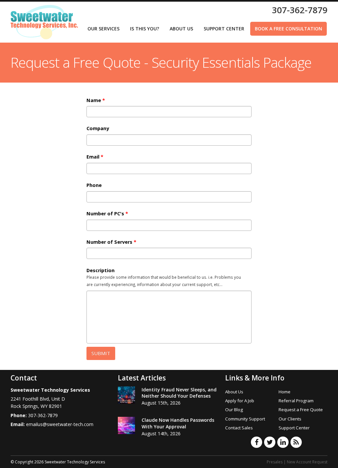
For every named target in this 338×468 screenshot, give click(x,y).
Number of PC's (107, 214)
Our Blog (234, 410)
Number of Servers (111, 242)
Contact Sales (239, 428)
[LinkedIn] (282, 442)
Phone (94, 185)
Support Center (224, 28)
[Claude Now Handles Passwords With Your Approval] (126, 425)
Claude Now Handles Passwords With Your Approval (178, 423)
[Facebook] (256, 442)
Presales (275, 462)
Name (95, 100)
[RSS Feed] (296, 442)
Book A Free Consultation (288, 28)
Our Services (103, 28)
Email (94, 157)
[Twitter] (269, 442)
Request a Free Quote (301, 410)
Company (97, 128)
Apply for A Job (239, 401)
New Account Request (307, 462)
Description (100, 270)
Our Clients (290, 419)
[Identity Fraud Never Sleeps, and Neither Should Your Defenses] (126, 395)
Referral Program (296, 401)
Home (284, 392)
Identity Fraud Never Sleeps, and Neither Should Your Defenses (179, 392)
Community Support (245, 419)
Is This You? (144, 28)
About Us (181, 28)
